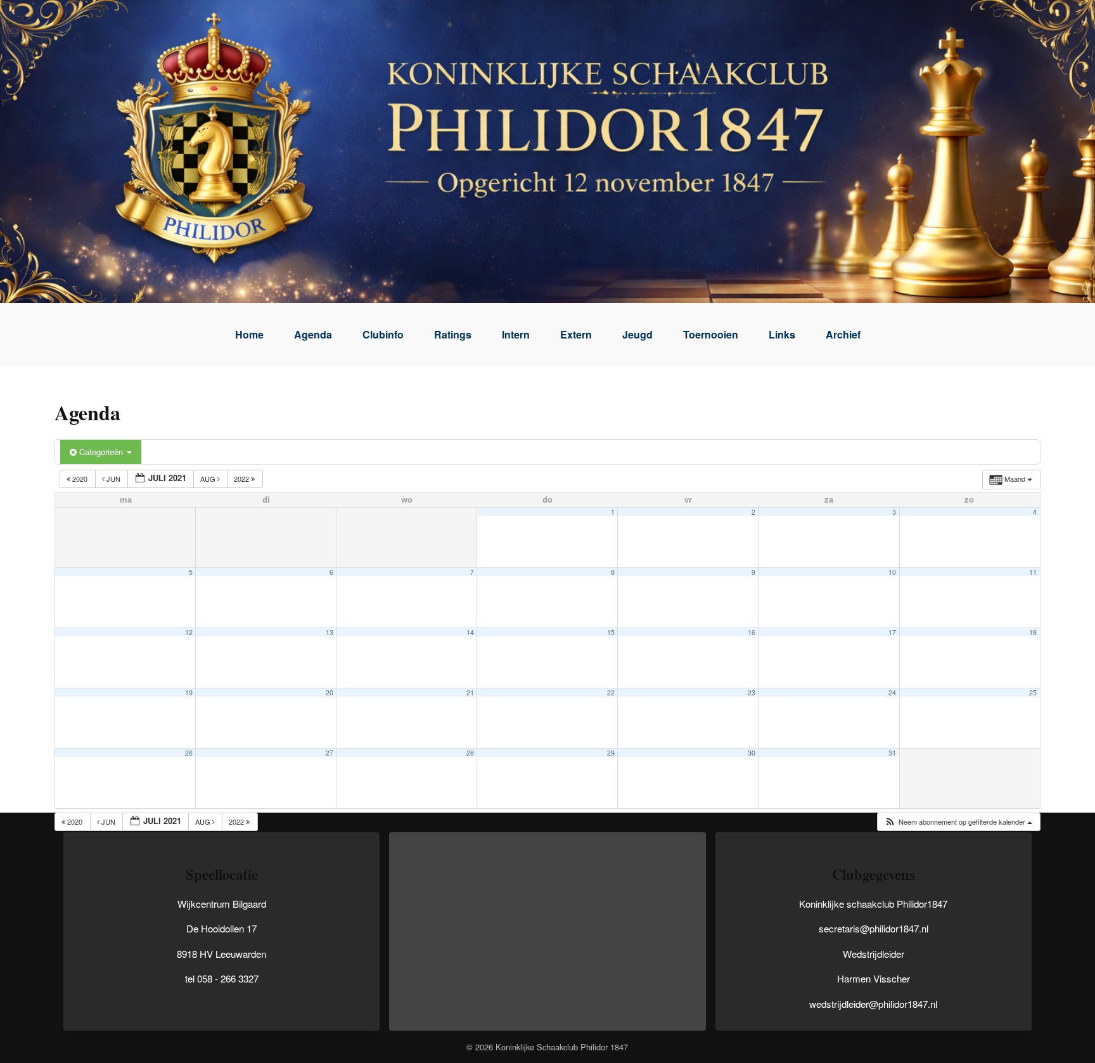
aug (208, 479)
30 (751, 752)
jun (113, 479)
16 (751, 632)
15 (611, 632)
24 (892, 692)
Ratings (452, 334)
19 (189, 692)
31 (892, 752)
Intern (516, 334)
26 (189, 752)
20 (329, 692)
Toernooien (710, 334)
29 (611, 752)
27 (329, 752)
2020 (79, 479)
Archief (843, 334)
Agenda (313, 334)
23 (751, 692)
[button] (958, 821)
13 (329, 632)
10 (892, 572)
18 (1033, 632)
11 (1033, 572)
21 (470, 692)
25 (1033, 692)
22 (611, 692)
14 (470, 632)
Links (782, 334)
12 (189, 632)
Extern (576, 334)
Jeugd (637, 334)
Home (249, 334)
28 (470, 752)
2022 (242, 479)
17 (892, 632)
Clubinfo (383, 334)
